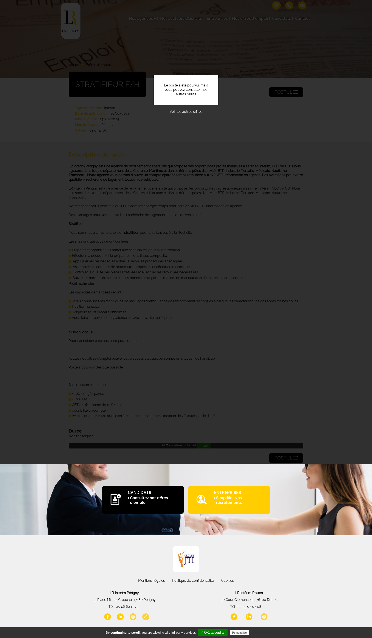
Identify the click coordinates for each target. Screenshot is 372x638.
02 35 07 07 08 (249, 607)
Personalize (239, 632)
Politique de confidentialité (193, 580)
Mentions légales (151, 580)
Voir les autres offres (186, 112)
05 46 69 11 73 (127, 607)
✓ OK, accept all (212, 632)
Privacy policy (260, 632)
